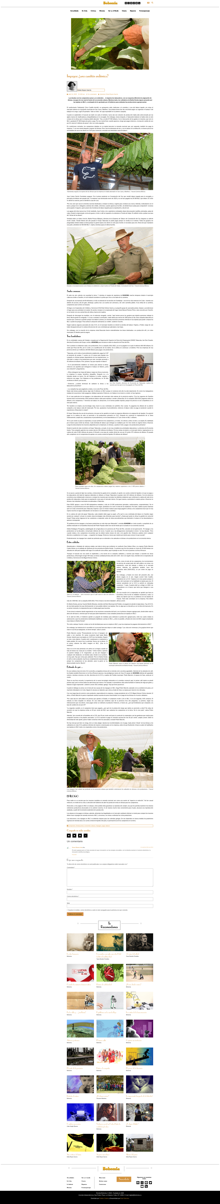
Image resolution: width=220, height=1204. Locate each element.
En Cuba (84, 11)
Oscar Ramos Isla (77, 847)
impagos (98, 826)
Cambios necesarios (74, 1124)
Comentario (71, 867)
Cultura (93, 11)
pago (103, 826)
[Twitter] (134, 3)
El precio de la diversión (134, 1068)
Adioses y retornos (73, 1040)
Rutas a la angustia (103, 1068)
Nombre (70, 889)
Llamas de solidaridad (104, 985)
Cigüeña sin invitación (133, 1040)
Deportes (133, 11)
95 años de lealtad (132, 954)
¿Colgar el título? (132, 1124)
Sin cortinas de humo (74, 1155)
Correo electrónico (73, 896)
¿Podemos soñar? (103, 1096)
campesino (72, 826)
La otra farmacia (73, 954)
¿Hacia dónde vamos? (133, 985)
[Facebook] (126, 3)
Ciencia (124, 11)
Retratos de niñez (73, 1096)
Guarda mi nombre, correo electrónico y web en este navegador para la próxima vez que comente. (98, 910)
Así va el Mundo (113, 11)
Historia (102, 11)
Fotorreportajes (144, 11)
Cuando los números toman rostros (79, 985)
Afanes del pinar (132, 1155)
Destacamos (80, 826)
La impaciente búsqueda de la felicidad (139, 1096)
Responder (74, 854)
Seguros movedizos (103, 1155)
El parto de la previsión (75, 1068)
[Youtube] (136, 3)
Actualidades (74, 11)
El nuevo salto (101, 1040)
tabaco (108, 826)
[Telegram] (131, 3)
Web (68, 903)
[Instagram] (128, 3)
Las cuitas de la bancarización (136, 1012)
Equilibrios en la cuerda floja (106, 1012)
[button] (152, 2)
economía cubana (89, 826)
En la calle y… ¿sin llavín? (76, 1012)
